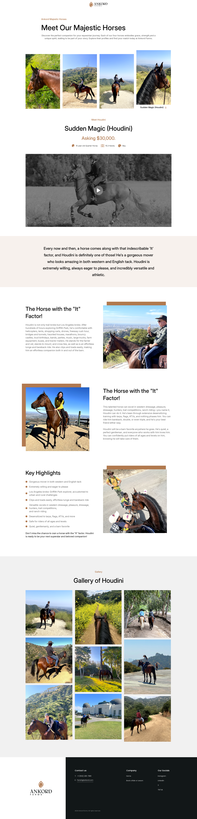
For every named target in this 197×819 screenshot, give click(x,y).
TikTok (160, 790)
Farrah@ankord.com (85, 780)
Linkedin (161, 780)
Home (128, 776)
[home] (98, 5)
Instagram (162, 776)
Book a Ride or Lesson (134, 780)
